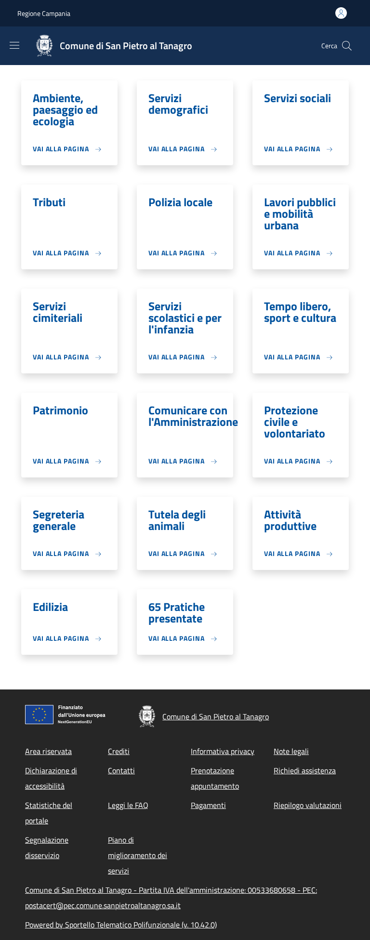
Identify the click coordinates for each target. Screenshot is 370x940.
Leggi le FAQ (128, 805)
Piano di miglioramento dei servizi (137, 855)
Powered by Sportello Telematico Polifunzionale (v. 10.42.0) (121, 924)
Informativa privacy (222, 751)
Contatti (121, 770)
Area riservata (48, 751)
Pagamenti (208, 805)
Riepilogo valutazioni (308, 805)
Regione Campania (43, 13)
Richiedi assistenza (305, 770)
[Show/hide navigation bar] (14, 45)
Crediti (119, 751)
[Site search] (347, 46)
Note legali (291, 751)
